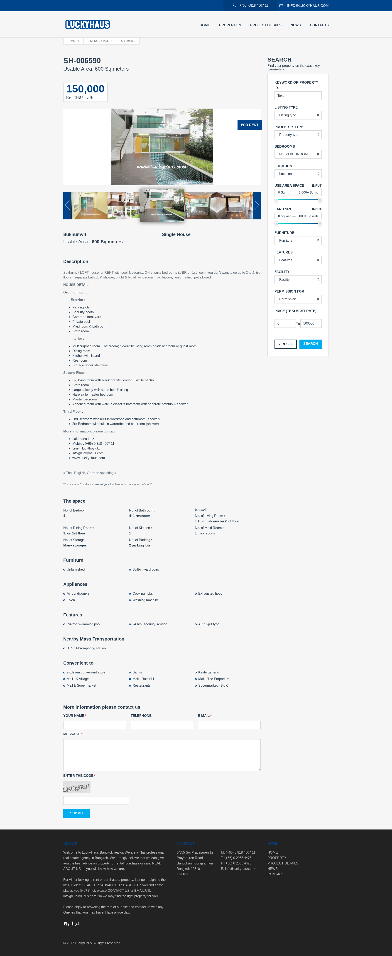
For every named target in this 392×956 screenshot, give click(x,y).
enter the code (78, 775)
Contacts (319, 25)
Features (285, 260)
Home (205, 25)
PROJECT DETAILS (282, 863)
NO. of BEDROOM (293, 154)
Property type (289, 135)
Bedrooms (284, 146)
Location (285, 174)
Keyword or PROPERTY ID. (296, 85)
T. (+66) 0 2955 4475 (236, 858)
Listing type (287, 115)
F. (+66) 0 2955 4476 (236, 863)
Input (317, 185)
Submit (76, 813)
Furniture (285, 240)
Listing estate (98, 40)
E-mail (204, 716)
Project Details (266, 25)
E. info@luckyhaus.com (238, 869)
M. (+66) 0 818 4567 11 (238, 852)
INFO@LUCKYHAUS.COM (308, 5)
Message (72, 734)
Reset (287, 344)
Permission (287, 299)
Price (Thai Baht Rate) (295, 311)
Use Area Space (289, 185)
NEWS (272, 869)
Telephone (141, 716)
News (296, 25)
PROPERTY (276, 858)
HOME (272, 852)
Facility (284, 279)
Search (310, 343)
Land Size (283, 209)
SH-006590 (128, 40)
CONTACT (275, 874)
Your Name (73, 716)
